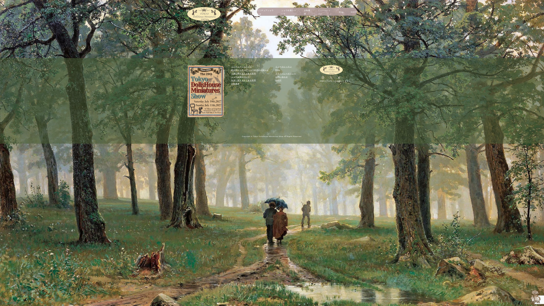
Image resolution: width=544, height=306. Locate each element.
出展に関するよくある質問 (243, 80)
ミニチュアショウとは (265, 12)
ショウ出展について (288, 12)
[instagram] (323, 77)
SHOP (354, 12)
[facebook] (339, 77)
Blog (341, 12)
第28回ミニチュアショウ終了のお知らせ (250, 70)
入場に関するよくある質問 (243, 73)
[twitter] (331, 77)
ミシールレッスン (324, 12)
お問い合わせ (281, 77)
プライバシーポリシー (285, 73)
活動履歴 (307, 12)
